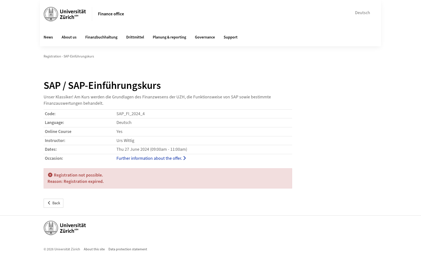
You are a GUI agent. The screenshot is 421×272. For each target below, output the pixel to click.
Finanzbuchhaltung (101, 37)
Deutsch (362, 13)
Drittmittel (135, 37)
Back (56, 203)
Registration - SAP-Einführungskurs (69, 56)
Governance (205, 37)
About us (69, 37)
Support (231, 37)
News (48, 37)
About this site (94, 249)
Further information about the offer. (149, 158)
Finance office (111, 14)
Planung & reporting (169, 37)
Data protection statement (127, 249)
